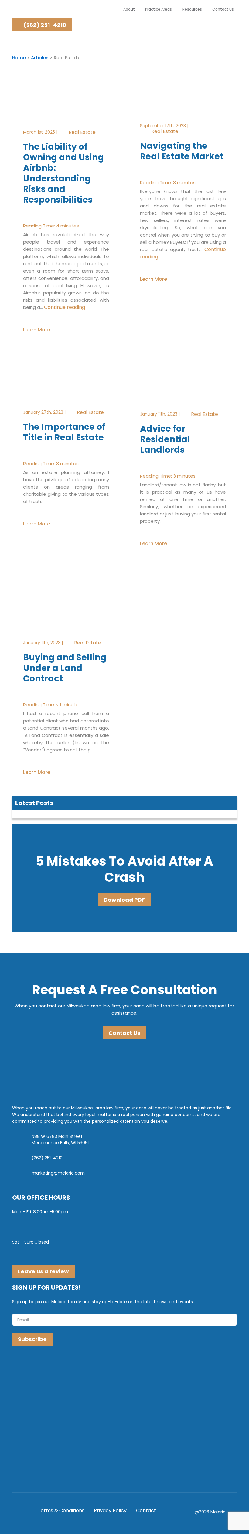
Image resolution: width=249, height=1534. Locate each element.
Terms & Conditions (61, 1510)
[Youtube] (42, 1365)
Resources (192, 9)
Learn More (36, 329)
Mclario (218, 1512)
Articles (40, 58)
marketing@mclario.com (58, 1173)
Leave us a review (43, 1271)
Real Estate (82, 131)
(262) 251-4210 (44, 25)
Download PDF (124, 899)
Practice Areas (158, 9)
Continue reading (64, 306)
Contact (146, 1510)
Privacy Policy (110, 1510)
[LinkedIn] (30, 1365)
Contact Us (223, 9)
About (129, 9)
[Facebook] (18, 1365)
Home (19, 58)
